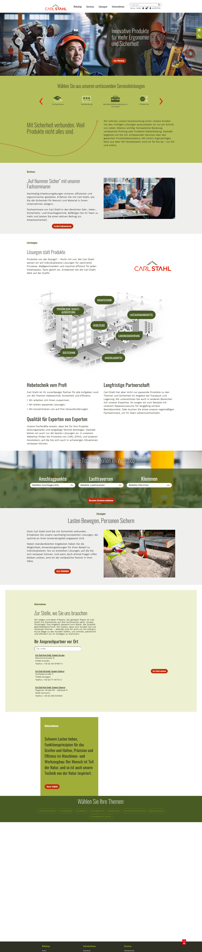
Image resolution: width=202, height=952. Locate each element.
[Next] (159, 101)
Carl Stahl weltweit (159, 671)
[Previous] (39, 101)
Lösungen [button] (103, 6)
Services (128, 946)
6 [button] (109, 110)
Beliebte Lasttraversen (92, 485)
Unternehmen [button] (118, 6)
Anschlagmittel (66, 811)
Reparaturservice (156, 811)
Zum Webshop (119, 60)
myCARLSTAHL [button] (156, 8)
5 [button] (106, 110)
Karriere (132, 8)
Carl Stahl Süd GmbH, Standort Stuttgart (49, 671)
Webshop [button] (78, 6)
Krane (44, 950)
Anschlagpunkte (97, 811)
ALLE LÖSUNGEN (62, 571)
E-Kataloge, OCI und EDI (101, 817)
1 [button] (93, 110)
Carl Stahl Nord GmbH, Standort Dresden (49, 655)
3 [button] (99, 110)
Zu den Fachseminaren (62, 226)
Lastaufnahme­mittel (47, 811)
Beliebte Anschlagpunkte (45, 485)
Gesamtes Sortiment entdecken (101, 500)
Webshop (46, 946)
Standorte (86, 950)
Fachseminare (114, 811)
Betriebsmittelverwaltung (134, 811)
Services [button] (90, 6)
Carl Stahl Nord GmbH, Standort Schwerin (50, 687)
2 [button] (96, 110)
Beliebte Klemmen (139, 485)
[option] (58, 100)
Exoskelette (81, 811)
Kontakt (139, 8)
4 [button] (103, 110)
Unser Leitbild (52, 786)
